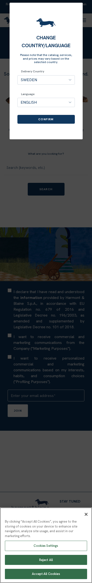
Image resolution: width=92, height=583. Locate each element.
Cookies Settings (46, 546)
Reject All (46, 560)
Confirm (45, 119)
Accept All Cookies (46, 574)
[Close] (86, 514)
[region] (46, 545)
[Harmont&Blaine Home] (46, 22)
